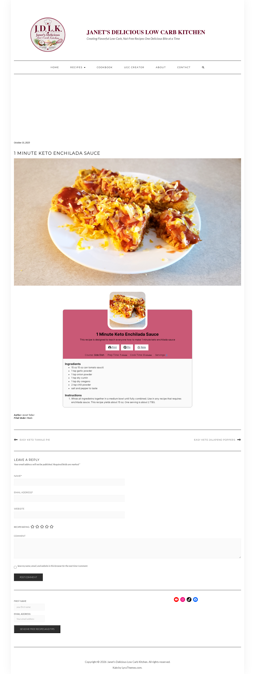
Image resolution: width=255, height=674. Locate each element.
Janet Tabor (28, 415)
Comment (20, 536)
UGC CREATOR (134, 67)
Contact (184, 67)
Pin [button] (128, 347)
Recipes (76, 67)
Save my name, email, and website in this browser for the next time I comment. (53, 566)
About (161, 67)
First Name (20, 601)
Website (19, 508)
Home (55, 67)
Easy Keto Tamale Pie (35, 439)
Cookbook (105, 67)
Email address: (22, 614)
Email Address (23, 492)
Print (114, 347)
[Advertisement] (127, 104)
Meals (29, 418)
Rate (143, 347)
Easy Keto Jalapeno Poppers (214, 439)
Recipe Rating (21, 527)
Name (18, 476)
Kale (115, 667)
